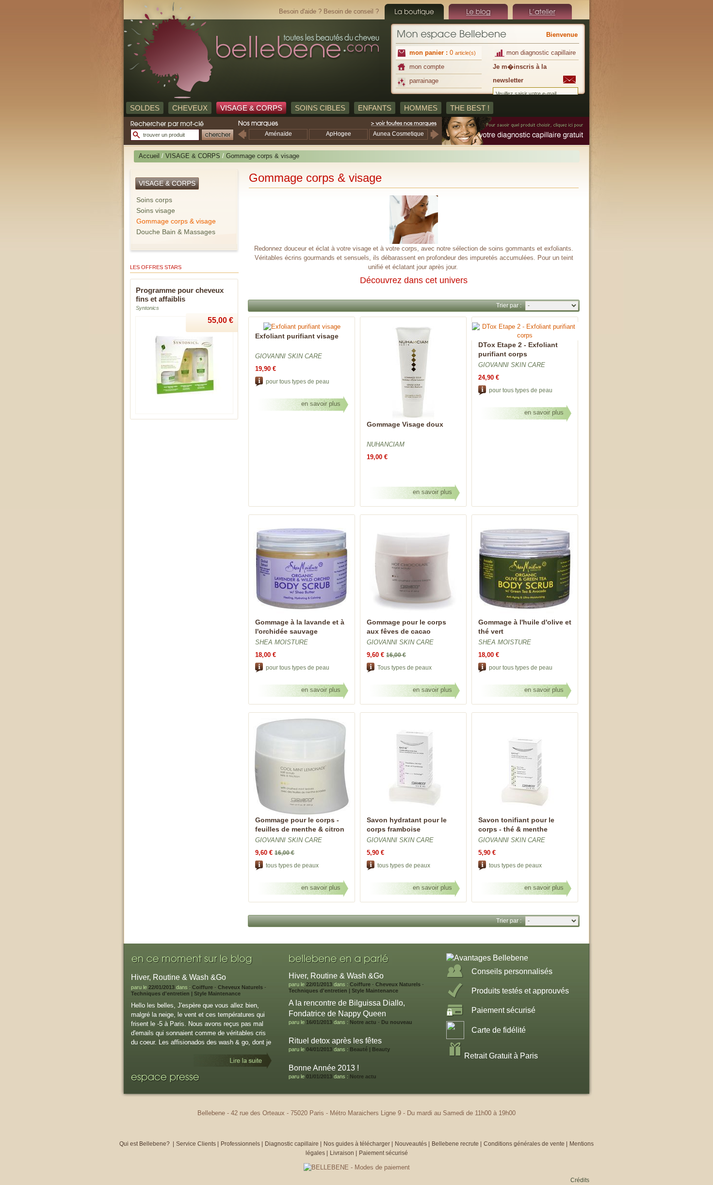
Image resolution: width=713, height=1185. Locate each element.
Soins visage (155, 210)
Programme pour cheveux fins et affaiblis (180, 294)
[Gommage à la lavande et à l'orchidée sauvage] (302, 615)
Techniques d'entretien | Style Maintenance (186, 993)
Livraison (342, 1153)
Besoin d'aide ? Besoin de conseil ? (329, 11)
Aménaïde (278, 133)
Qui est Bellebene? (145, 1143)
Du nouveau (396, 1022)
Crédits (579, 1180)
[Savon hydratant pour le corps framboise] (413, 813)
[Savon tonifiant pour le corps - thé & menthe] (525, 813)
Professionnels (240, 1143)
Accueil (149, 156)
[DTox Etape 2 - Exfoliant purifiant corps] (524, 335)
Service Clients (196, 1143)
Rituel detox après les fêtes (335, 1041)
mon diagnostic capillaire (541, 52)
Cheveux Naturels (240, 987)
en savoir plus (320, 403)
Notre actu (363, 1022)
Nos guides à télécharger (357, 1143)
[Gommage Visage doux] (413, 417)
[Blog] (478, 11)
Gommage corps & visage (176, 221)
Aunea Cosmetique (398, 133)
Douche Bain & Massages (175, 232)
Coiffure (202, 987)
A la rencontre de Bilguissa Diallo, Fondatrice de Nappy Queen (347, 1008)
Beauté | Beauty (370, 1049)
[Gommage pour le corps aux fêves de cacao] (413, 615)
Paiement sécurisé (383, 1153)
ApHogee (338, 133)
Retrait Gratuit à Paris (501, 1056)
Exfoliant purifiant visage (297, 336)
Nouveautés (411, 1143)
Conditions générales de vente (524, 1143)
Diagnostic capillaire (292, 1143)
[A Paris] (542, 11)
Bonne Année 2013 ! (324, 1068)
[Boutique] (414, 11)
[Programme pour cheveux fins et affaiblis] (184, 412)
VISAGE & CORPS (192, 156)
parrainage (423, 80)
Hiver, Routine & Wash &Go (336, 976)
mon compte (426, 66)
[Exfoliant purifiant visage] (302, 326)
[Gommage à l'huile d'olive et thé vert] (525, 615)
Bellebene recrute (455, 1143)
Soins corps (154, 200)
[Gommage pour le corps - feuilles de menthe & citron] (302, 813)
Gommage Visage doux (405, 424)
